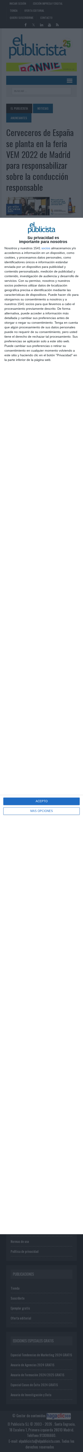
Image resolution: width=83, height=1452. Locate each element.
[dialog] (41, 726)
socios (45, 248)
